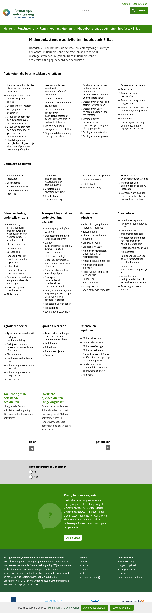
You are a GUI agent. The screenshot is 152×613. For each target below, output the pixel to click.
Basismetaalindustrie (18, 186)
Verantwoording (126, 561)
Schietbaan (50, 347)
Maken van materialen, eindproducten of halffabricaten (95, 253)
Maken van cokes (92, 179)
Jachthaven (51, 343)
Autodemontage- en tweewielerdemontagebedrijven (134, 223)
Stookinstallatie (129, 89)
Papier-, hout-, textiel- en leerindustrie (96, 273)
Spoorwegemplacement (57, 311)
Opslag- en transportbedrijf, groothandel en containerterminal (54, 282)
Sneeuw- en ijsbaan (55, 351)
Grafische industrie (93, 246)
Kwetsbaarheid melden (130, 577)
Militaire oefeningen (93, 346)
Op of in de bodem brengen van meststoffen (58, 127)
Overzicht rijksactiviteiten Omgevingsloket (53, 398)
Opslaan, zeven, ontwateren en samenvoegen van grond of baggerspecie (96, 123)
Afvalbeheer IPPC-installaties (16, 177)
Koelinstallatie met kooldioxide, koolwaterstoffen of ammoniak (55, 90)
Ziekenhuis (12, 294)
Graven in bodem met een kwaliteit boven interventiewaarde (18, 119)
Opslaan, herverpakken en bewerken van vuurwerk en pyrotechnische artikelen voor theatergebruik (96, 91)
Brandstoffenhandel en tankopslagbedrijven (57, 237)
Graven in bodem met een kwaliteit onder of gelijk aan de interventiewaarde (18, 131)
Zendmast (126, 118)
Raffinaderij (89, 183)
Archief (83, 573)
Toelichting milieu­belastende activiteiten (17, 398)
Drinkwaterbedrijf (92, 242)
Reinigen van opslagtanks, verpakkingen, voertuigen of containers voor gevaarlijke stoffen (58, 295)
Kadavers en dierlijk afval (96, 175)
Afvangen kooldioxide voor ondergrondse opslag (18, 98)
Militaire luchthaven (93, 342)
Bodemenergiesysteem (19, 105)
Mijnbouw (88, 374)
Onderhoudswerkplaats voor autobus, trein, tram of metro (58, 263)
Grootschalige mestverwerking (53, 197)
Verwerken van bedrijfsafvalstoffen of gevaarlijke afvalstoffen (133, 279)
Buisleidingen (90, 231)
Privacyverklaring (127, 569)
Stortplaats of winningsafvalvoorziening (134, 177)
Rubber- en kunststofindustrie (92, 280)
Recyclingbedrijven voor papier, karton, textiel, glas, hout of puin (133, 259)
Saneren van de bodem (133, 85)
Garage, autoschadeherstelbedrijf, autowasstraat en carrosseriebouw (58, 247)
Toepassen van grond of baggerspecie (133, 102)
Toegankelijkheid (127, 565)
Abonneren (85, 565)
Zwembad (50, 355)
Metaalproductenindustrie (96, 260)
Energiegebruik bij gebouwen (16, 111)
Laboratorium (14, 266)
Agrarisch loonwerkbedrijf (20, 333)
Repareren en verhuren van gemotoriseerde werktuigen (19, 280)
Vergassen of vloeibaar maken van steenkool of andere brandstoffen (133, 195)
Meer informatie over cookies (63, 607)
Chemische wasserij (17, 244)
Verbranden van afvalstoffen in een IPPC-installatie (134, 185)
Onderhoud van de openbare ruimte (16, 271)
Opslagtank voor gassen (96, 136)
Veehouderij (13, 379)
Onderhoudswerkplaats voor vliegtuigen (57, 272)
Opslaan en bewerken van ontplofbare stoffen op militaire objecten (95, 367)
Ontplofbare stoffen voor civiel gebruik (58, 104)
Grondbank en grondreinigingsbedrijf (132, 232)
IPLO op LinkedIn (90, 577)
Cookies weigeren (122, 607)
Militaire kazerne (92, 338)
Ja (35, 471)
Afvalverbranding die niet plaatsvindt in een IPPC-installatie (20, 88)
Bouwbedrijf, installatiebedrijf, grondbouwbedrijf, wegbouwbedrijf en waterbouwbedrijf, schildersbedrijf (17, 232)
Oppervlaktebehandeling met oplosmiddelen (58, 135)
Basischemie (13, 182)
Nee (36, 476)
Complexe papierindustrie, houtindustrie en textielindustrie (53, 180)
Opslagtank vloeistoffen (95, 132)
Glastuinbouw (14, 354)
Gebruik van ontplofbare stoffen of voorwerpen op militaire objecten (96, 357)
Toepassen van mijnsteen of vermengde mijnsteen (134, 109)
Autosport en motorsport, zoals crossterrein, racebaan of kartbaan (58, 336)
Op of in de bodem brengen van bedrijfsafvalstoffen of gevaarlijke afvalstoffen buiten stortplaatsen (57, 115)
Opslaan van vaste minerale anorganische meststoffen (95, 111)
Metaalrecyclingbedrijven (134, 248)
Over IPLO (33, 584)
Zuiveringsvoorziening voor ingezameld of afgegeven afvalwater (133, 125)
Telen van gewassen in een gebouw (19, 374)
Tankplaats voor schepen (58, 303)
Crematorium (14, 248)
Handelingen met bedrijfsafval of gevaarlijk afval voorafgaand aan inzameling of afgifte (20, 145)
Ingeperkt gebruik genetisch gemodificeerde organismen (20, 259)
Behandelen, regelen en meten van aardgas (95, 226)
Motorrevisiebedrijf (55, 256)
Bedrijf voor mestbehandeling (16, 339)
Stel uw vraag (140, 4)
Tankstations (51, 307)
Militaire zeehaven (93, 350)
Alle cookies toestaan (94, 607)
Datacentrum (14, 252)
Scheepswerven (91, 286)
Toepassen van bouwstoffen (129, 95)
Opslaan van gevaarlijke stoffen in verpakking (96, 103)
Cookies (122, 573)
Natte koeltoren (53, 98)
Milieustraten (128, 252)
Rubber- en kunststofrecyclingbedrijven (134, 269)
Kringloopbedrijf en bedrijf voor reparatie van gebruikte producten (134, 240)
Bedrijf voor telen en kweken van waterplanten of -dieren (20, 347)
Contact (126, 4)
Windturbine (127, 114)
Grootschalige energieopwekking (55, 190)
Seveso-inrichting (92, 187)
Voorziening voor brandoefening (16, 289)
